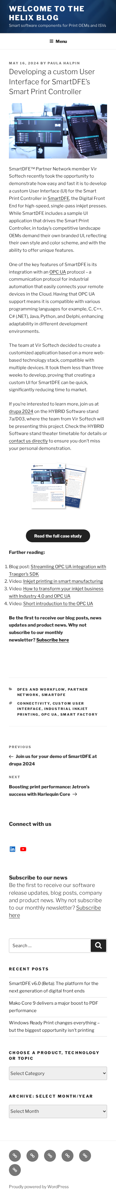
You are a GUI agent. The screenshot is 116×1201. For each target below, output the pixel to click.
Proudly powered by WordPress (39, 1186)
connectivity (33, 703)
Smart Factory (79, 714)
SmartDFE (58, 198)
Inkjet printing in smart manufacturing (63, 581)
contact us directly (28, 441)
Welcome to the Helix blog (47, 13)
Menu (61, 41)
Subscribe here (52, 640)
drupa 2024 (21, 411)
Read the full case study (58, 535)
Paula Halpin (64, 63)
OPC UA (57, 272)
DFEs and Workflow (41, 689)
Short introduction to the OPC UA (58, 603)
